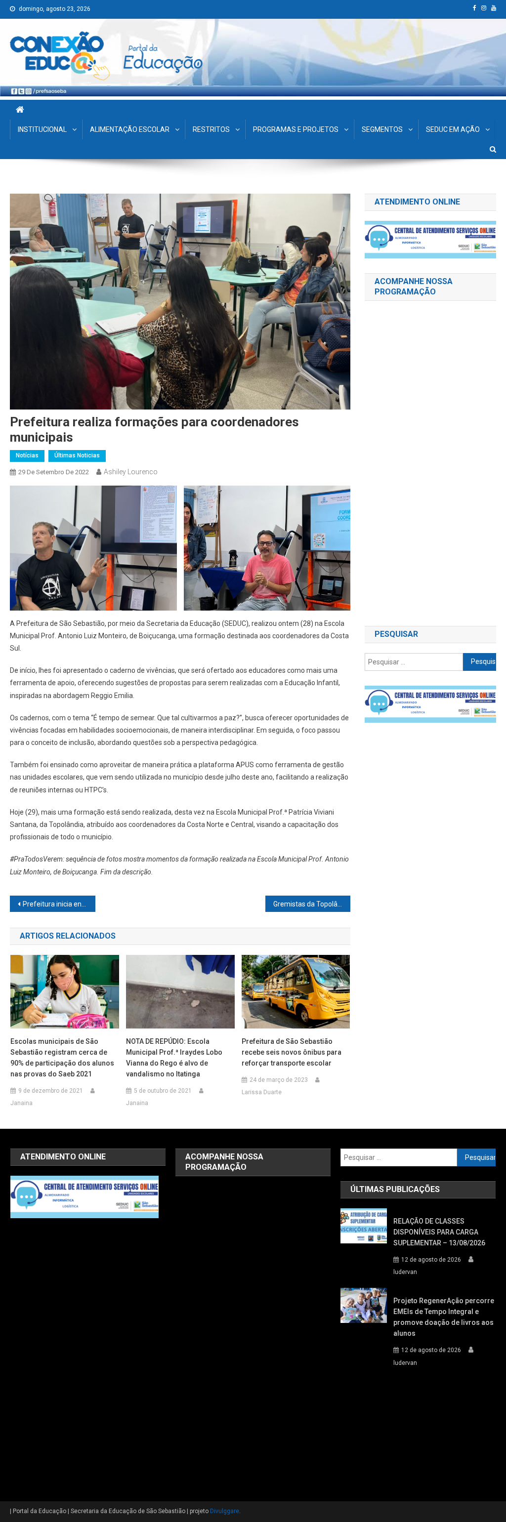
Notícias (27, 455)
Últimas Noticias (77, 455)
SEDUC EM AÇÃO (453, 129)
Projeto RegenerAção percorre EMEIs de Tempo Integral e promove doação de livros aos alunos (443, 1317)
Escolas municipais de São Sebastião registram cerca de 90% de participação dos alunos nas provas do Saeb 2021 (62, 1057)
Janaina (21, 1103)
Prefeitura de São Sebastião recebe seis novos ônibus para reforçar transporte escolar (291, 1052)
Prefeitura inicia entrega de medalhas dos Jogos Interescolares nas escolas (59, 904)
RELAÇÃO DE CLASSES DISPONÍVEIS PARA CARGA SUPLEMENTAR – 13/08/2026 (439, 1232)
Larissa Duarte (262, 1092)
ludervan (405, 1272)
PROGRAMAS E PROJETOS (295, 129)
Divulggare (224, 1511)
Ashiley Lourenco (131, 472)
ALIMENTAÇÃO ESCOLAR (129, 129)
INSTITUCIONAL (42, 129)
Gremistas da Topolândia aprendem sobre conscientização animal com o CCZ (311, 904)
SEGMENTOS (382, 129)
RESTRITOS (211, 129)
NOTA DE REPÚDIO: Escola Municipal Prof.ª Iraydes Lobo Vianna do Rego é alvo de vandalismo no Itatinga (174, 1057)
